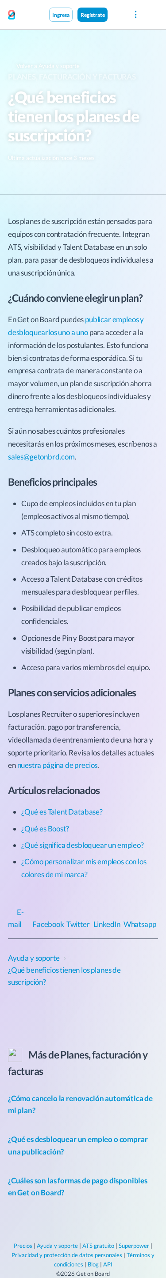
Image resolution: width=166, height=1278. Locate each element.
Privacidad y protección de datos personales (67, 1254)
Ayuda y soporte (57, 1245)
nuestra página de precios (57, 765)
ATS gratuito (98, 1245)
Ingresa (60, 15)
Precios (23, 1245)
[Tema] (116, 14)
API (107, 1264)
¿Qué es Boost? (45, 828)
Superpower (134, 1245)
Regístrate (93, 15)
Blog (93, 1264)
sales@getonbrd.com (41, 456)
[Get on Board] (11, 15)
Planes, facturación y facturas (72, 76)
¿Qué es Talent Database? (62, 811)
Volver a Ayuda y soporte (47, 65)
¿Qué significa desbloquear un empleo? (82, 845)
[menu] (135, 14)
